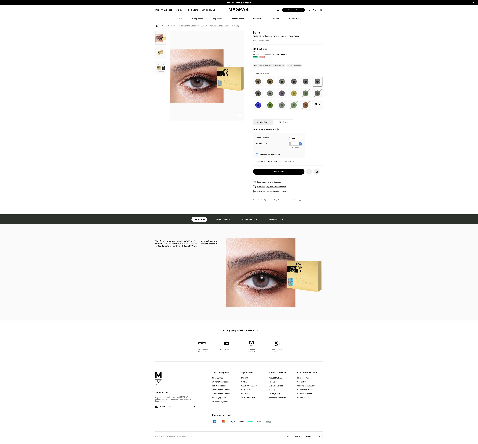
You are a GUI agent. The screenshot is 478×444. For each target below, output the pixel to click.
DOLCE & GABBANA (248, 386)
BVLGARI (244, 394)
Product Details (223, 219)
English (309, 437)
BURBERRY (245, 390)
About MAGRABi (275, 378)
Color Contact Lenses (188, 26)
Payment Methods (304, 394)
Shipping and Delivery (305, 386)
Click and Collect (276, 386)
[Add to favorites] (309, 172)
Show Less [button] (317, 105)
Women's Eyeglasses (220, 402)
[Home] (156, 25)
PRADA (243, 382)
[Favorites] (315, 10)
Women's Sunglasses (220, 382)
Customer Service (304, 398)
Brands (275, 19)
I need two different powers (270, 154)
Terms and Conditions (277, 398)
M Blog (179, 10)
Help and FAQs (303, 378)
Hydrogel (265, 41)
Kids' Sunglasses (219, 386)
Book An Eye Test (163, 10)
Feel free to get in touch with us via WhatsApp (284, 200)
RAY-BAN (244, 378)
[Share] (317, 172)
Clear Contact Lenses (221, 390)
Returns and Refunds (305, 390)
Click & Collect (295, 65)
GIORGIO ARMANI (247, 398)
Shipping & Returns (249, 219)
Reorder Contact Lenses (293, 10)
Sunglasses (197, 19)
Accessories (258, 19)
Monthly (256, 41)
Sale (181, 19)
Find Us (272, 382)
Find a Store (192, 10)
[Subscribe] (194, 406)
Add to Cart (279, 172)
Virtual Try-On (208, 10)
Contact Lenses (237, 19)
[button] (258, 81)
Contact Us (301, 382)
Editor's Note (199, 219)
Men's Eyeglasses (219, 398)
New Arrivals (293, 19)
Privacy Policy (274, 394)
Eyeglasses (217, 19)
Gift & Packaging (277, 219)
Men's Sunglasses (219, 378)
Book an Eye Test (288, 161)
